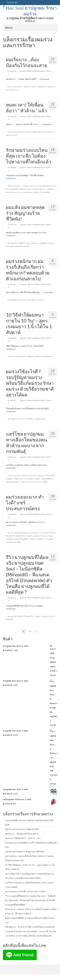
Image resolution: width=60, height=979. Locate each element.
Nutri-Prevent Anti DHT (28, 475)
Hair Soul (33, 186)
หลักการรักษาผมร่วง (12, 192)
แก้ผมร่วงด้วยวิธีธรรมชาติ (44, 356)
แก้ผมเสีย (26, 246)
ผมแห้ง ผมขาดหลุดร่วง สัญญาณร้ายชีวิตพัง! (24, 851)
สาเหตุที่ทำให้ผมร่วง (38, 189)
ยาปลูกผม (9, 479)
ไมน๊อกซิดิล (46, 192)
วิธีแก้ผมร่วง (14, 90)
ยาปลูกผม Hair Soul (19, 479)
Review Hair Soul (25, 132)
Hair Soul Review (13, 132)
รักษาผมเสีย (10, 246)
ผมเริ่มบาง (27, 86)
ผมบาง (10, 86)
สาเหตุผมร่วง (50, 189)
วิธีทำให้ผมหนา (21, 356)
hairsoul (12, 71)
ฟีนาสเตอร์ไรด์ (50, 475)
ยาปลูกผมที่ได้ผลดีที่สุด (20, 539)
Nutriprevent (41, 475)
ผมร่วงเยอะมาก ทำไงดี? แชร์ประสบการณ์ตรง (25, 891)
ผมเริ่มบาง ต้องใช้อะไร (38, 86)
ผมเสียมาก (21, 243)
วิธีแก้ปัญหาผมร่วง (25, 189)
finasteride (25, 186)
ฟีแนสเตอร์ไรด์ (48, 186)
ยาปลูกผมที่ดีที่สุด (46, 479)
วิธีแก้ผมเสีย (18, 246)
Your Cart (11, 2)
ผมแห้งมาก (35, 243)
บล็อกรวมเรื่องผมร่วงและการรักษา (39, 71)
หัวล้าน (41, 300)
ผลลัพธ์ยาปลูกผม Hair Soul (40, 132)
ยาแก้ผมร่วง (24, 482)
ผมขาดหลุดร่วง (13, 243)
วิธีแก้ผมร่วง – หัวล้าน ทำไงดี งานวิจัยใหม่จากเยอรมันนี (29, 927)
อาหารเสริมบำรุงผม (26, 192)
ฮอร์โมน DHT (37, 192)
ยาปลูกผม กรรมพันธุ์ (33, 479)
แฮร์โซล (45, 482)
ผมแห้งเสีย (43, 243)
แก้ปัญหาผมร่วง (41, 419)
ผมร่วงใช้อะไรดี (13, 419)
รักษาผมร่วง (51, 243)
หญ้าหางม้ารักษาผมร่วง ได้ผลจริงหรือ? (22, 829)
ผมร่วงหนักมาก (18, 86)
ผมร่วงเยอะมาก (33, 300)
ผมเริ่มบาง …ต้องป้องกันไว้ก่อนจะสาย (21, 834)
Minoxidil (39, 186)
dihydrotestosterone (14, 186)
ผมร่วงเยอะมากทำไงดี (48, 533)
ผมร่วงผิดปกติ (12, 300)
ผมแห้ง (28, 243)
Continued (44, 79)
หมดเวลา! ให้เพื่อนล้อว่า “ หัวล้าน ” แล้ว (22, 838)
